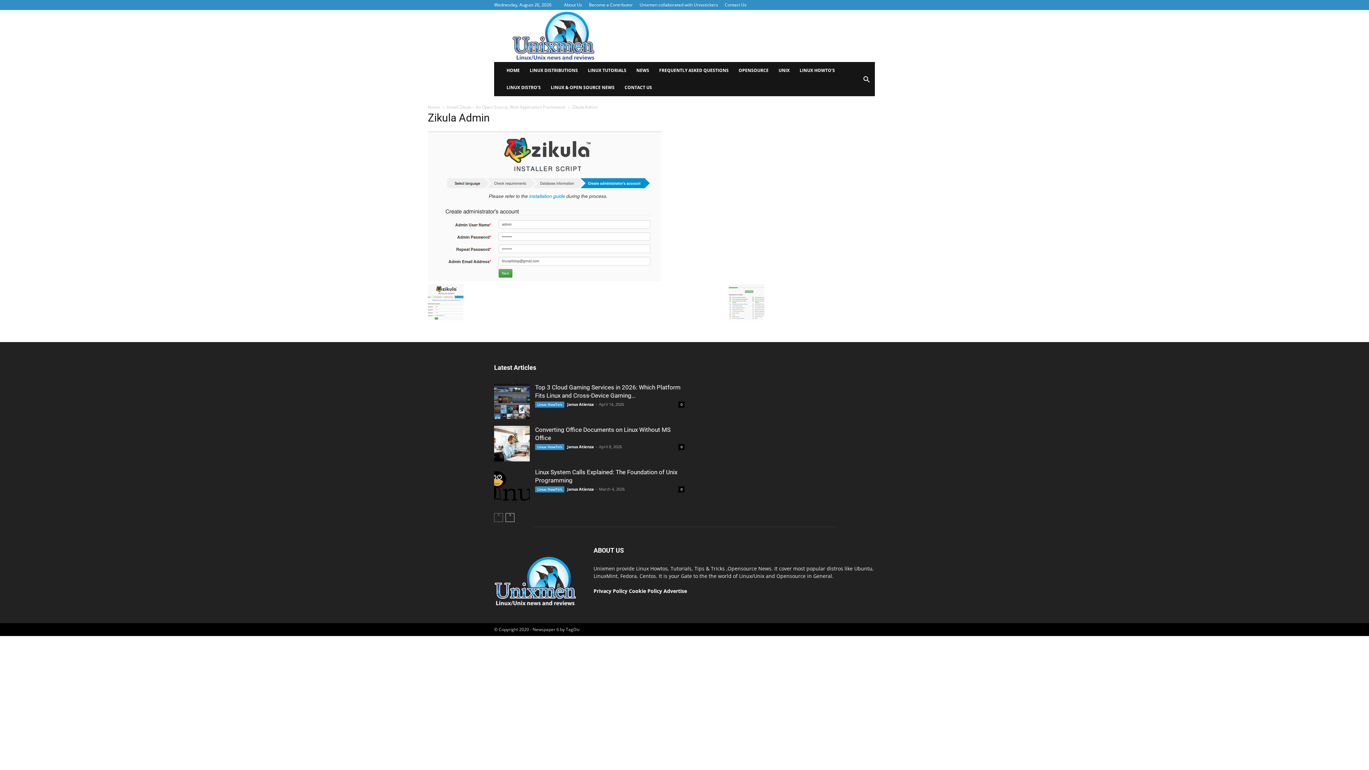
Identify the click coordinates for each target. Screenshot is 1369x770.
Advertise (675, 591)
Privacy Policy (610, 591)
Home (513, 70)
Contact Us (736, 5)
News (642, 70)
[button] (866, 82)
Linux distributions (554, 70)
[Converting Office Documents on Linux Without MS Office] (512, 443)
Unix (784, 70)
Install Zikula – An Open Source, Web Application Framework (506, 107)
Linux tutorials (607, 70)
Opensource (754, 70)
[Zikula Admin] (544, 279)
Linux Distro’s (524, 87)
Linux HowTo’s (817, 70)
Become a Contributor (611, 5)
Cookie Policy (646, 591)
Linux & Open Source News (583, 87)
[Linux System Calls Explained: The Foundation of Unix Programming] (512, 486)
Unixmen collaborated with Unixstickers (679, 5)
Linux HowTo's (549, 404)
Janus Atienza (580, 404)
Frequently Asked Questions (694, 70)
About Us (573, 5)
